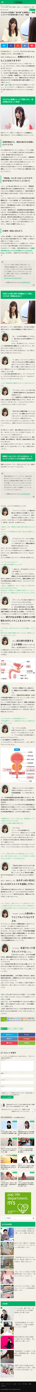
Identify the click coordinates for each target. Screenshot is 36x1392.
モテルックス (9, 1384)
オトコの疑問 (19, 1028)
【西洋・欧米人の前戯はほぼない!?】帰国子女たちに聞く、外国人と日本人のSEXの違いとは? (24, 1367)
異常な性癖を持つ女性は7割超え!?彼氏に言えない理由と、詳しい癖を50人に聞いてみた (24, 1339)
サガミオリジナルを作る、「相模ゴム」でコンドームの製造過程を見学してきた (24, 1288)
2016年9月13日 (25, 282)
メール (3, 1080)
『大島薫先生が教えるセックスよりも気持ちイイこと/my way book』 (17, 250)
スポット (19, 1384)
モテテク (5, 1028)
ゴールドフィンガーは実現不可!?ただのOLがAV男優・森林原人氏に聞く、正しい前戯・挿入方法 (24, 1231)
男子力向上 (25, 1384)
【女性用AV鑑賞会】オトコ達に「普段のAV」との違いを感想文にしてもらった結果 (24, 1324)
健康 (30, 1384)
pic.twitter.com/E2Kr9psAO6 (12, 278)
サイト (2, 1086)
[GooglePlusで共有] (18, 45)
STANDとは (3, 1385)
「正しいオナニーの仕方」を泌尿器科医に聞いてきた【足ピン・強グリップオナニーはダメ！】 (24, 1274)
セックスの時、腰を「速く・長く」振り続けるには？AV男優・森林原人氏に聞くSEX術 (24, 1310)
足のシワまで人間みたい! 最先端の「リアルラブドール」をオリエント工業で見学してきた (24, 1245)
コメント (3, 1060)
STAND (10, 1389)
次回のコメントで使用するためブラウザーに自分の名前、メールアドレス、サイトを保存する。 (18, 1094)
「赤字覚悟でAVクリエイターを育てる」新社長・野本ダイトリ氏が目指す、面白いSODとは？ (24, 1259)
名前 (2, 1073)
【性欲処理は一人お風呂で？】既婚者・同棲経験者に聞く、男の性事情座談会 (24, 1353)
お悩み (15, 1384)
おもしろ (11, 1028)
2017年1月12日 (25, 494)
